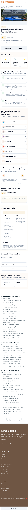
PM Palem (5, 363)
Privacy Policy (4, 486)
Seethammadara (6, 365)
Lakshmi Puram (14, 354)
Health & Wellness (5, 469)
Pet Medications (5, 458)
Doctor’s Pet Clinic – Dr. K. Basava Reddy (12, 300)
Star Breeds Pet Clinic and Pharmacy (11, 327)
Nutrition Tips (4, 471)
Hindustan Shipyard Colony (9, 352)
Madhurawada (14, 355)
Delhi (19, 419)
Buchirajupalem (6, 348)
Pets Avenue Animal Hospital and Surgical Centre (14, 320)
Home (2, 6)
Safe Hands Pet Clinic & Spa (9, 322)
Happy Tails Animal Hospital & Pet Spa (11, 335)
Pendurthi (20, 361)
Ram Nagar (17, 363)
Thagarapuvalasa (23, 365)
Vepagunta (5, 366)
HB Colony (19, 350)
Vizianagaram (22, 420)
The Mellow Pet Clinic (8, 302)
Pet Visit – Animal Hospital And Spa (11, 324)
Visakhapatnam (11, 6)
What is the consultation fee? (8, 264)
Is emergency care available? (8, 268)
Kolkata (10, 420)
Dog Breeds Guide (5, 466)
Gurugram (24, 419)
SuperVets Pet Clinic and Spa (9, 305)
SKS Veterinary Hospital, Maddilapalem (11, 311)
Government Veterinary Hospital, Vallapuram (13, 315)
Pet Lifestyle (4, 476)
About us (3, 483)
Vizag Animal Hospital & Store (9, 318)
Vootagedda (21, 366)
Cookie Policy (4, 490)
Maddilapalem (23, 354)
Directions (15, 508)
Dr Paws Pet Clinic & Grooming (10, 316)
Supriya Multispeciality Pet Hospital (11, 304)
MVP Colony (18, 357)
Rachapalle (11, 363)
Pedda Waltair (14, 361)
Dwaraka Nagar (6, 350)
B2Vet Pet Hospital (5, 298)
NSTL (11, 359)
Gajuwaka (13, 350)
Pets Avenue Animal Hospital (9, 331)
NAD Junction (6, 359)
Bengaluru (9, 419)
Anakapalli (3, 419)
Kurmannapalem (6, 354)
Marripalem (5, 357)
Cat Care (3, 456)
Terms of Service (5, 488)
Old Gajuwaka (17, 359)
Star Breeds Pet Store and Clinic (10, 307)
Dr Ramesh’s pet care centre (9, 333)
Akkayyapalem (19, 344)
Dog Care (3, 454)
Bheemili (17, 346)
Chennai (15, 419)
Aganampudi (11, 344)
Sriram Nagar (14, 365)
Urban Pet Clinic (6, 338)
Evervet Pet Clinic (7, 309)
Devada (12, 348)
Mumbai (15, 420)
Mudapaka (11, 357)
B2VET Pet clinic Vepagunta (9, 313)
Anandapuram (6, 346)
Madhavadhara (6, 355)
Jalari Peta (19, 352)
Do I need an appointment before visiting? (11, 260)
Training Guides (4, 473)
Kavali (24, 352)
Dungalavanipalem (20, 348)
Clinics (6, 6)
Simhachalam (18, 6)
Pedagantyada (6, 361)
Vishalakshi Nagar (13, 366)
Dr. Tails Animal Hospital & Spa (10, 326)
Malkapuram (21, 355)
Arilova (11, 346)
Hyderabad (5, 420)
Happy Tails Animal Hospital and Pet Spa (12, 337)
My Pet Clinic (20, 333)
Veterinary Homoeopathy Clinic (10, 329)
